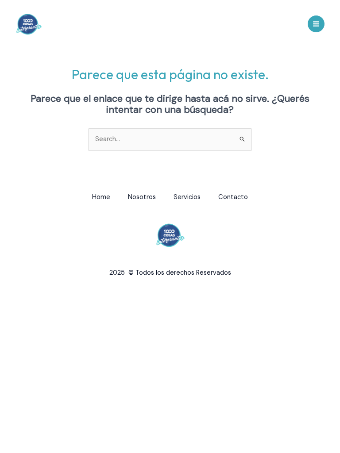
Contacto (233, 197)
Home (101, 197)
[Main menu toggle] (316, 23)
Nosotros (142, 197)
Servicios (187, 197)
